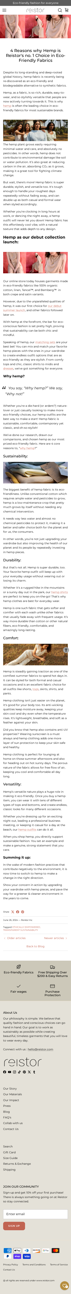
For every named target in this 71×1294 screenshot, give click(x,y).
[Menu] (4, 10)
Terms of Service (59, 1264)
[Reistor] (35, 10)
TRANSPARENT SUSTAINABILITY (20, 930)
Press (7, 1106)
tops (36, 689)
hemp (7, 106)
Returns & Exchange (17, 1163)
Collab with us (13, 1123)
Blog (6, 1111)
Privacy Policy (10, 1264)
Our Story (10, 1088)
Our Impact (11, 1100)
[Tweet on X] (12, 911)
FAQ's (7, 1117)
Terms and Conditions (34, 1264)
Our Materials (12, 1094)
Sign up (14, 1225)
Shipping (9, 1169)
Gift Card (9, 1152)
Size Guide (10, 1158)
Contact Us (11, 1129)
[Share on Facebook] (17, 911)
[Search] (60, 10)
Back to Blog (35, 946)
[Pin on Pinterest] (22, 911)
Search (8, 1146)
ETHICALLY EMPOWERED (26, 927)
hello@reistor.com (40, 1049)
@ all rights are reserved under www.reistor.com (29, 1280)
